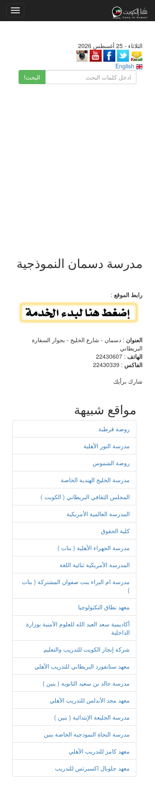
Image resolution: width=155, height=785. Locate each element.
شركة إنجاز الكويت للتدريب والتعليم (86, 649)
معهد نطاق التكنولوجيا (104, 607)
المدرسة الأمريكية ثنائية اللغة (95, 564)
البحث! (32, 77)
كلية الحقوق (115, 531)
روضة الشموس (111, 463)
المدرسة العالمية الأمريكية (98, 514)
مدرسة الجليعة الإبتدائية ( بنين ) (92, 717)
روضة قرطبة (114, 429)
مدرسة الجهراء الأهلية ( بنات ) (93, 547)
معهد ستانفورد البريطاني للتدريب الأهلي (82, 666)
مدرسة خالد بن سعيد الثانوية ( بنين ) (86, 683)
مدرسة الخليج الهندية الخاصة (95, 480)
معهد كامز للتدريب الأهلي (99, 751)
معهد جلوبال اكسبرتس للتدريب (92, 768)
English (125, 66)
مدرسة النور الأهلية (106, 446)
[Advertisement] (77, 166)
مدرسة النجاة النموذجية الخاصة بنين (87, 734)
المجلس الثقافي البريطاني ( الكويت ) (85, 497)
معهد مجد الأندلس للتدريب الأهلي (90, 700)
